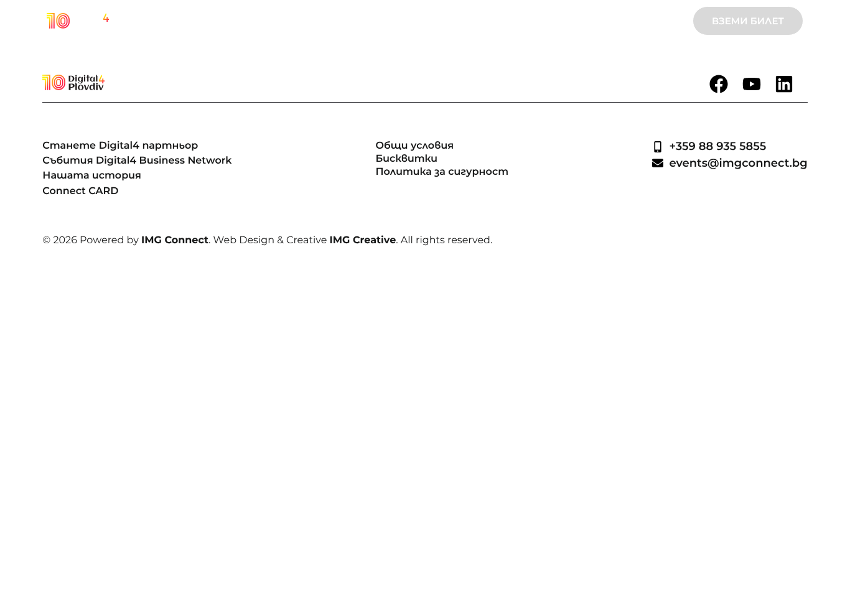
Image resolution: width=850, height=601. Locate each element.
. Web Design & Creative (269, 240)
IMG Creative (363, 240)
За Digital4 (250, 21)
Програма (425, 21)
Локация (556, 21)
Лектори (358, 21)
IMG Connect (174, 240)
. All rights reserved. (444, 240)
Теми (305, 21)
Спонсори (493, 21)
